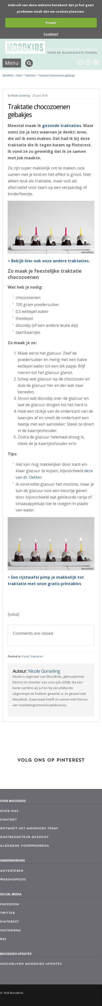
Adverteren (12, 871)
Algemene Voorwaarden (24, 845)
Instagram (10, 930)
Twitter (7, 913)
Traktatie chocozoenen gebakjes (57, 75)
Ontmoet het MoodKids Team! (29, 828)
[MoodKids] (51, 52)
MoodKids (7, 75)
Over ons (9, 811)
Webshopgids (13, 879)
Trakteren (36, 656)
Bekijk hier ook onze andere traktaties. (50, 261)
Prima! (51, 22)
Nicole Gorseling (20, 95)
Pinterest (9, 921)
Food (25, 656)
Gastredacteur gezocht (24, 837)
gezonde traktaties (61, 125)
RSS (3, 939)
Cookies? (51, 34)
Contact (8, 819)
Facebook (9, 904)
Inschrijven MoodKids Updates (31, 964)
